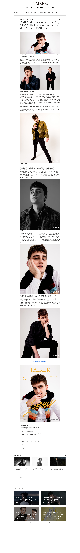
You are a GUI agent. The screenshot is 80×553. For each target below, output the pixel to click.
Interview (22, 12)
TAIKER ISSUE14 (44, 441)
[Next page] (47, 522)
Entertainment (43, 12)
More (56, 12)
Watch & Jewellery (34, 12)
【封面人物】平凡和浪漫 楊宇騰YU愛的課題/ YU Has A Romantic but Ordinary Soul (22, 468)
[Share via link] (28, 448)
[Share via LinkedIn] (25, 448)
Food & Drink (50, 12)
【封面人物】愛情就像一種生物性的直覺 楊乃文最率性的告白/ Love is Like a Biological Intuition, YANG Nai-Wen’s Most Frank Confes (57, 468)
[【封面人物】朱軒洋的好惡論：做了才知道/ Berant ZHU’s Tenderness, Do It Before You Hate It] (40, 461)
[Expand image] (30, 78)
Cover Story (37, 441)
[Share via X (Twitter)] (23, 448)
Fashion (27, 12)
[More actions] (59, 19)
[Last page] (49, 522)
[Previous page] (33, 522)
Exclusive (32, 441)
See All (64, 455)
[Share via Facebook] (20, 448)
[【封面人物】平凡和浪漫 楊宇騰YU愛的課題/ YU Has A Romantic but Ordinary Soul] (22, 461)
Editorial (27, 441)
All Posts (16, 12)
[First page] (31, 522)
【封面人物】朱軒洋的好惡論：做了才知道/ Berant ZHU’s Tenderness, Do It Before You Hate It (39, 468)
